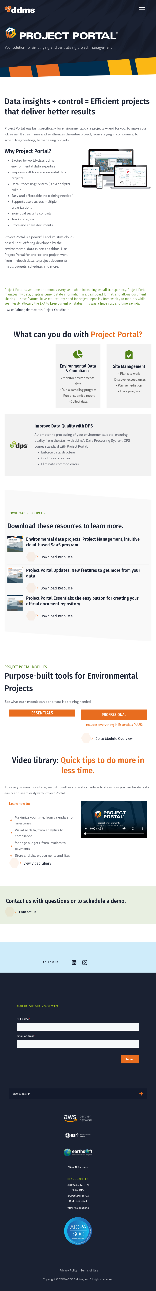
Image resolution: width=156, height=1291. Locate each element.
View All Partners (78, 1167)
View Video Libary (37, 863)
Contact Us (27, 912)
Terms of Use (89, 1270)
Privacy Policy (68, 1270)
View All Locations (78, 1207)
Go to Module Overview (114, 738)
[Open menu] (142, 9)
